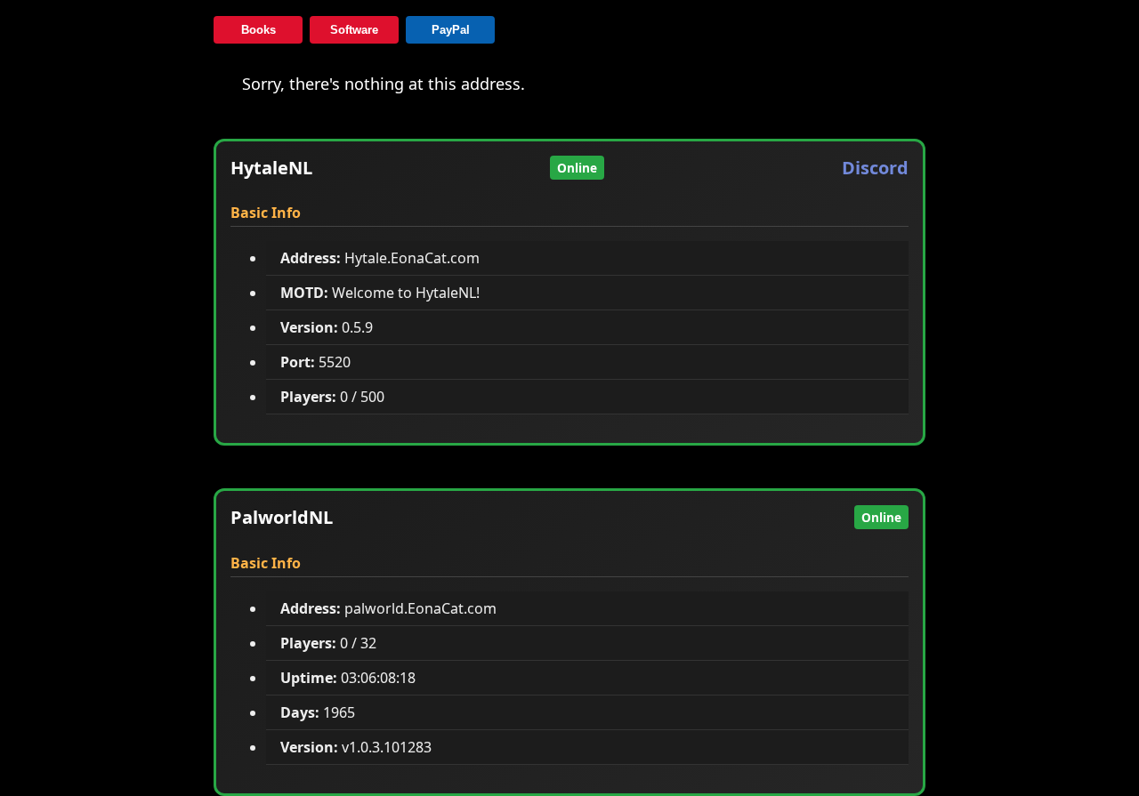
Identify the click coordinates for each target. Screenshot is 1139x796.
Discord (875, 168)
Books (258, 29)
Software (354, 29)
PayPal (451, 29)
